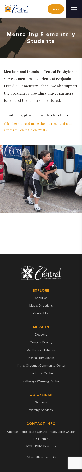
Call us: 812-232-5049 (41, 457)
